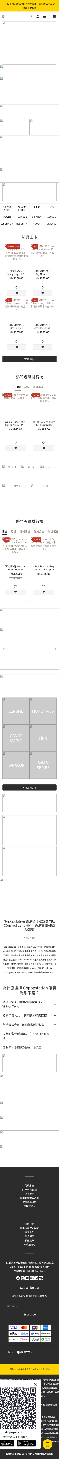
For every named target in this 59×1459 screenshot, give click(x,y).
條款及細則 (29, 1244)
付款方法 (29, 1185)
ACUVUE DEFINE (22, 208)
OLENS (36, 206)
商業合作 (29, 1232)
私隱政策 (29, 1240)
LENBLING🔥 (7, 223)
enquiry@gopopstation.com (33, 1266)
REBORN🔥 (22, 223)
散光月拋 (39, 531)
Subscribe (29, 1314)
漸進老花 (38, 387)
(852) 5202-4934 (36, 1270)
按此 (48, 1369)
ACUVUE (52, 216)
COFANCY (37, 216)
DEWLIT (7, 216)
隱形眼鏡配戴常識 (29, 1197)
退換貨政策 (29, 1206)
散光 (51, 206)
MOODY (37, 223)
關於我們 (29, 1224)
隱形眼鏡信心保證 (29, 1228)
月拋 (13, 531)
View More (29, 787)
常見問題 (29, 1236)
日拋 (18, 387)
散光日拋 (25, 531)
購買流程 (29, 1193)
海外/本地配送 (29, 1189)
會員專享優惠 (29, 1201)
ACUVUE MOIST (7, 208)
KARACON (22, 216)
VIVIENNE (51, 223)
